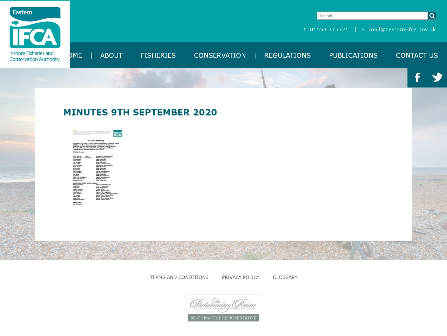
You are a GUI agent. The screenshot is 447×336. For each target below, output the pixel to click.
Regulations (287, 55)
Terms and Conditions (179, 277)
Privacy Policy (240, 277)
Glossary (285, 277)
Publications (353, 55)
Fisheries (158, 55)
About (111, 55)
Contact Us (417, 55)
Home (72, 55)
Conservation (220, 55)
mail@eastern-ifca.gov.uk (402, 29)
